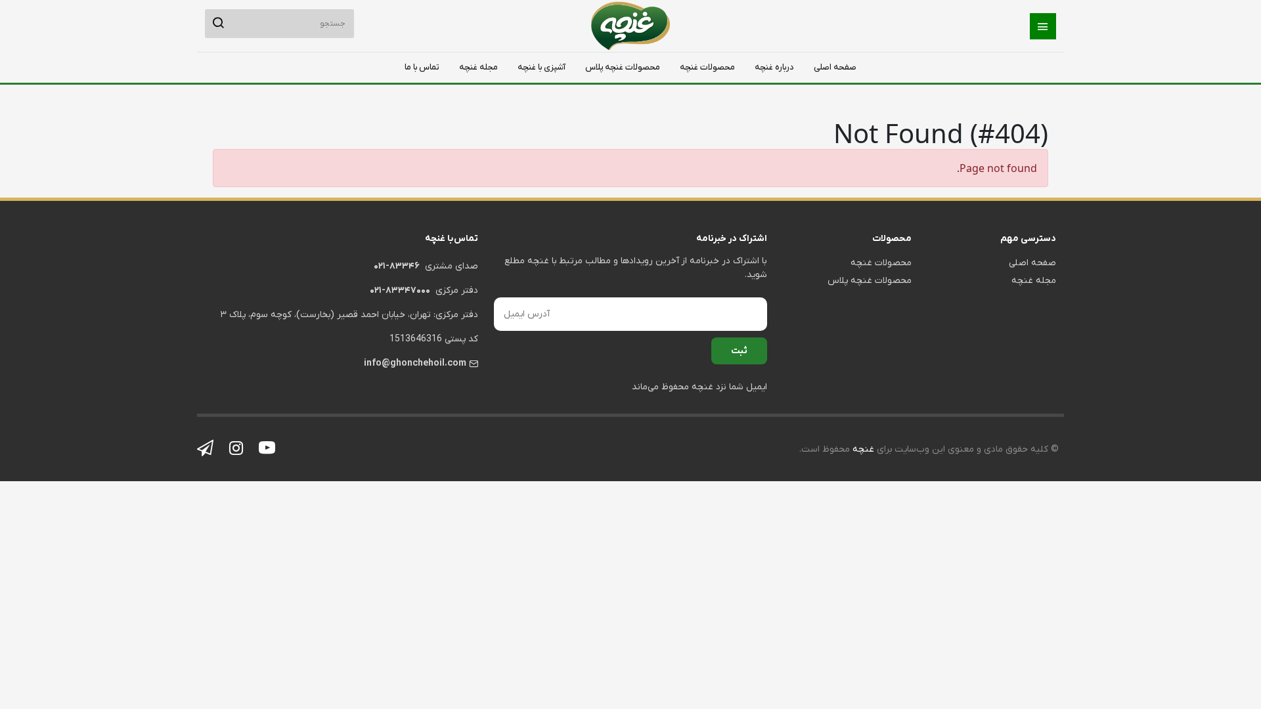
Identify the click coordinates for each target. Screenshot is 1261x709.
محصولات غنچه (707, 67)
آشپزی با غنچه (541, 67)
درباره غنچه (774, 67)
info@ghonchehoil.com (415, 363)
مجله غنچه (478, 67)
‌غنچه (862, 449)
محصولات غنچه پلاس (622, 67)
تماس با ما (422, 67)
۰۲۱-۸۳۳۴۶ (397, 266)
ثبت (739, 351)
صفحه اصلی (835, 67)
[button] (1043, 26)
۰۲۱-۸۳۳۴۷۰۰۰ (400, 290)
